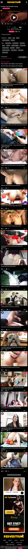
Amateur (13, 40)
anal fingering (15, 43)
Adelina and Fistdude (6, 8)
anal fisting (22, 43)
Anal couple (20, 50)
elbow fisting (14, 50)
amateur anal (5, 52)
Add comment (22, 57)
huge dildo (12, 47)
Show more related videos (14, 474)
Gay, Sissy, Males (5, 40)
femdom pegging (15, 45)
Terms (6, 542)
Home (4, 540)
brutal (3, 45)
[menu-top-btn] (1, 2)
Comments (4, 56)
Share (16, 31)
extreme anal (22, 45)
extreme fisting (5, 47)
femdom (18, 47)
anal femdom (8, 43)
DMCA (12, 542)
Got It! (20, 548)
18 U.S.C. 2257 (19, 542)
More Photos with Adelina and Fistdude (12, 66)
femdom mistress (6, 50)
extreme (8, 45)
